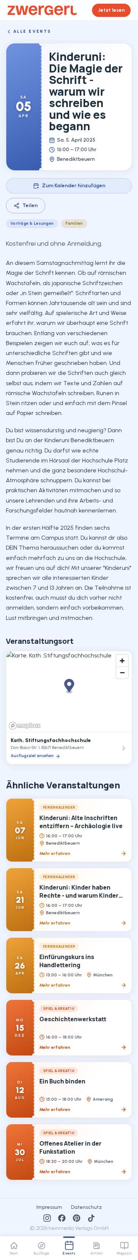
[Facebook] (62, 1218)
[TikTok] (91, 1218)
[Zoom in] (122, 661)
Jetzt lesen (111, 10)
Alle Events (32, 31)
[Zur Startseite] (42, 10)
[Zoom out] (122, 672)
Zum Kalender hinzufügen (73, 185)
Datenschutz (86, 1207)
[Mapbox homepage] (24, 725)
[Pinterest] (76, 1218)
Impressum (49, 1207)
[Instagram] (47, 1218)
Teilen (30, 205)
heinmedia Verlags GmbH (79, 1228)
